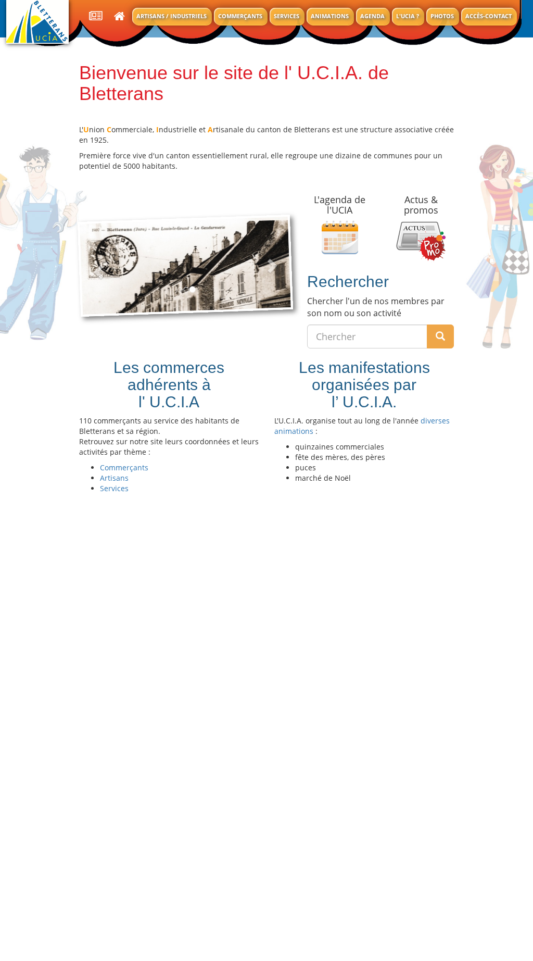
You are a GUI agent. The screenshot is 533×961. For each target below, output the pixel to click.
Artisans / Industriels (171, 16)
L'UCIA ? (407, 16)
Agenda (372, 16)
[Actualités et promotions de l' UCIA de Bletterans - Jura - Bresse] (96, 17)
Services (286, 16)
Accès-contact (488, 16)
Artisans (114, 478)
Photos (442, 16)
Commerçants (240, 16)
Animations (330, 16)
